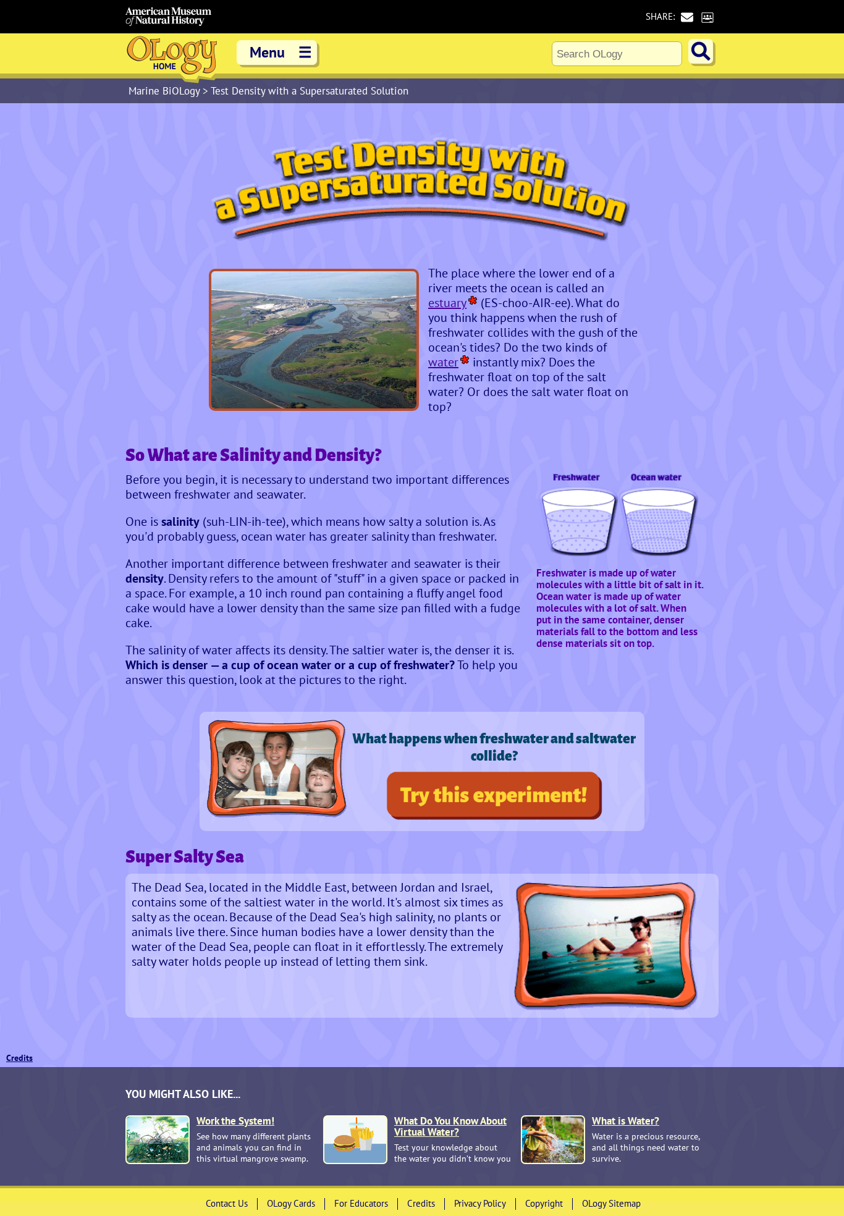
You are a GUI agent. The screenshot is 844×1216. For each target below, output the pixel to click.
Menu (281, 52)
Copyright (544, 1203)
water (443, 362)
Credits (19, 1057)
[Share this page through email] (686, 17)
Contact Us (227, 1203)
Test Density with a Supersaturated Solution (309, 91)
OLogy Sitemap (611, 1203)
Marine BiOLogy (166, 91)
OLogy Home (171, 58)
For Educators (361, 1203)
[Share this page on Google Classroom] (707, 17)
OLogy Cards (291, 1203)
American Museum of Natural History (168, 16)
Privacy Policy (480, 1203)
